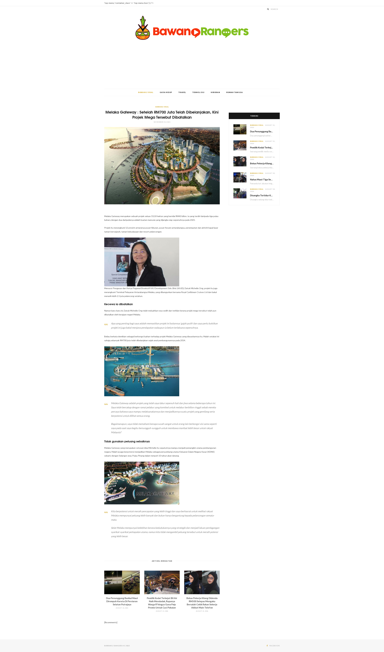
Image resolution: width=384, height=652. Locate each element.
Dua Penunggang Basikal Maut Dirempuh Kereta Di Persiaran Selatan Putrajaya (122, 601)
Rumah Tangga (234, 92)
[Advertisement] (192, 66)
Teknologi (198, 92)
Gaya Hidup (166, 92)
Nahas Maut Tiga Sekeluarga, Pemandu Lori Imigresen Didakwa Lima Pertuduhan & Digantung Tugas (262, 179)
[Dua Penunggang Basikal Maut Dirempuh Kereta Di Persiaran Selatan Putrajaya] (122, 582)
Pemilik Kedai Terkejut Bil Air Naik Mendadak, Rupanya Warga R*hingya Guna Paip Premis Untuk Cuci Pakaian (262, 147)
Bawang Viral (145, 92)
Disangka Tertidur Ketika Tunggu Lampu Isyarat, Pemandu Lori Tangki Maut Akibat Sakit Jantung (262, 195)
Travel (182, 92)
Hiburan (215, 92)
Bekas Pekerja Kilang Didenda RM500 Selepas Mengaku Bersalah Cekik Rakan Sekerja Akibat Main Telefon (262, 163)
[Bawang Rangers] (192, 28)
